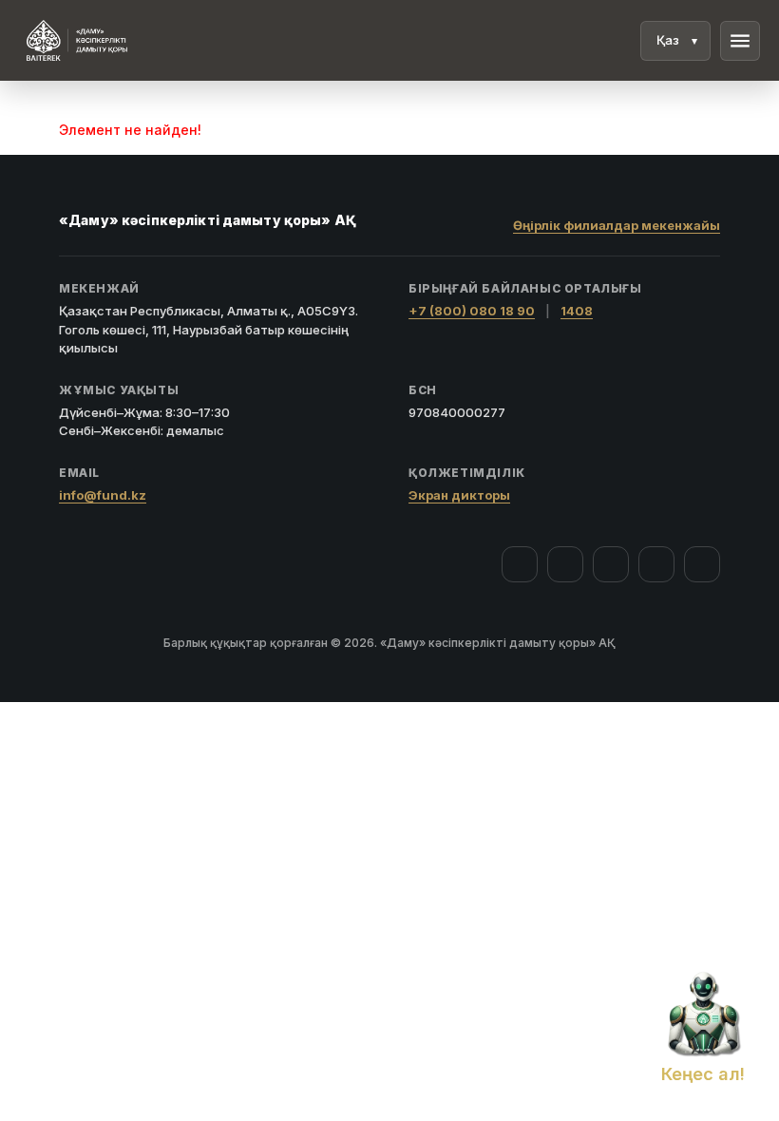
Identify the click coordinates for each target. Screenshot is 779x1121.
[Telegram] (656, 564)
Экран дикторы (459, 495)
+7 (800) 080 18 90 (471, 310)
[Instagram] (565, 564)
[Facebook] (520, 564)
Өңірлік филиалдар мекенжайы (616, 225)
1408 (576, 310)
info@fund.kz (102, 495)
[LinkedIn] (702, 564)
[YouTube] (611, 564)
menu (740, 40)
